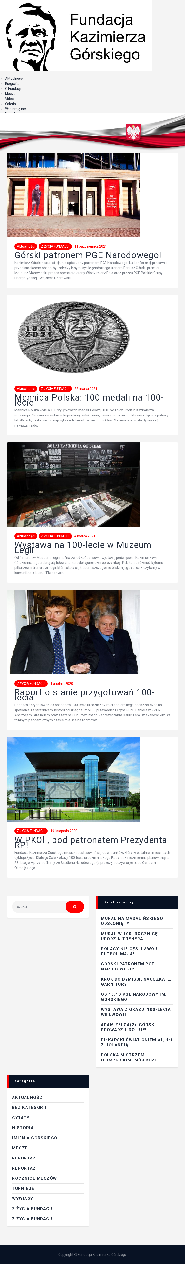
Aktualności (14, 78)
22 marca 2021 (85, 389)
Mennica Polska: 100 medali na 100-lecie (89, 400)
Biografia (12, 84)
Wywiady (22, 1198)
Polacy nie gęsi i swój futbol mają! (129, 951)
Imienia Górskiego (35, 1137)
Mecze (10, 94)
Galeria (10, 104)
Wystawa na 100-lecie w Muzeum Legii (83, 548)
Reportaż (24, 1168)
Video (9, 99)
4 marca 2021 (84, 536)
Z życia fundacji (33, 1218)
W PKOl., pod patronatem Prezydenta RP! (90, 843)
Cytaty (20, 1117)
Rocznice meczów (34, 1178)
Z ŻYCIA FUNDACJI (55, 246)
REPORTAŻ (24, 1158)
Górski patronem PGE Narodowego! (87, 255)
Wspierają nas (16, 109)
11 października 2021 (90, 246)
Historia (23, 1127)
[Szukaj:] (48, 906)
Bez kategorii (29, 1107)
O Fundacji (13, 89)
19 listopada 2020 (63, 831)
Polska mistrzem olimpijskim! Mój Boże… (131, 1057)
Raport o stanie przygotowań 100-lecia (84, 695)
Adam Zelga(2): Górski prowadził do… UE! (128, 1027)
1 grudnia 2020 (61, 683)
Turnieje (23, 1188)
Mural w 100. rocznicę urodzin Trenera (129, 936)
